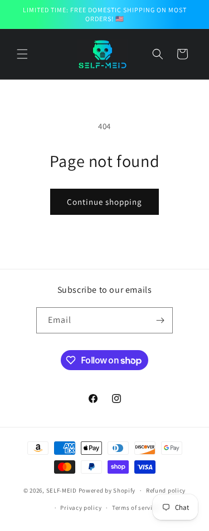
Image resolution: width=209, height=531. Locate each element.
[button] (22, 54)
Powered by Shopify (107, 490)
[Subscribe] (160, 320)
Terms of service (135, 508)
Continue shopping (104, 201)
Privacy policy (80, 508)
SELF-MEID (61, 490)
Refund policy (166, 490)
